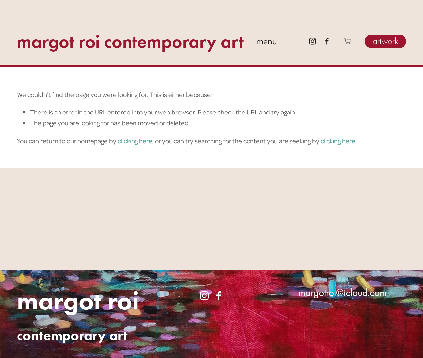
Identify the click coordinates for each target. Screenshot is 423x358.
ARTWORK (385, 41)
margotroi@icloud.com (342, 292)
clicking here (135, 140)
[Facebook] (327, 41)
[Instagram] (312, 41)
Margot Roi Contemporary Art (130, 41)
